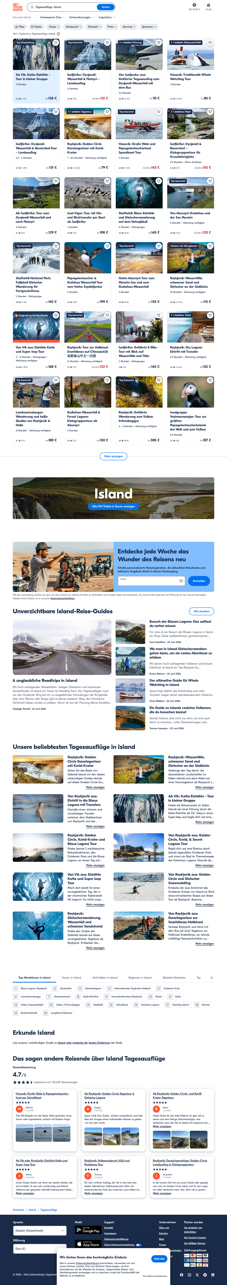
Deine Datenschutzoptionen (119, 1244)
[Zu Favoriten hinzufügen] (56, 42)
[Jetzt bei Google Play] (88, 1230)
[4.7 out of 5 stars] (23, 1082)
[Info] (58, 34)
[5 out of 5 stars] (45, 1102)
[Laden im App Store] (88, 1244)
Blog (161, 1239)
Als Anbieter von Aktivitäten (193, 1230)
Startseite (18, 1210)
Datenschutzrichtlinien (63, 598)
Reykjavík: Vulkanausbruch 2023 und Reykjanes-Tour (107, 1162)
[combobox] (62, 7)
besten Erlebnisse (99, 1042)
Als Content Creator (195, 1237)
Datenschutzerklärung (116, 1239)
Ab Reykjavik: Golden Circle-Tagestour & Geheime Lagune (109, 1095)
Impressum (110, 1233)
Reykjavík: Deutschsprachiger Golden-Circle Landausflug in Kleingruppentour (180, 1162)
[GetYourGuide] (18, 7)
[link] (36, 71)
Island (61, 1042)
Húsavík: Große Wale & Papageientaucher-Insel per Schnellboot (42, 1095)
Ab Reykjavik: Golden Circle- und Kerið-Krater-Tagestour (177, 1095)
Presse (162, 1244)
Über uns (164, 1227)
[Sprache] (194, 5)
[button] (36, 71)
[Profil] (208, 5)
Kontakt (108, 1227)
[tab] (34, 978)
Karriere (163, 1233)
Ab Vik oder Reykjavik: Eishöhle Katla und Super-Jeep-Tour (41, 1162)
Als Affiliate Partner (194, 1243)
